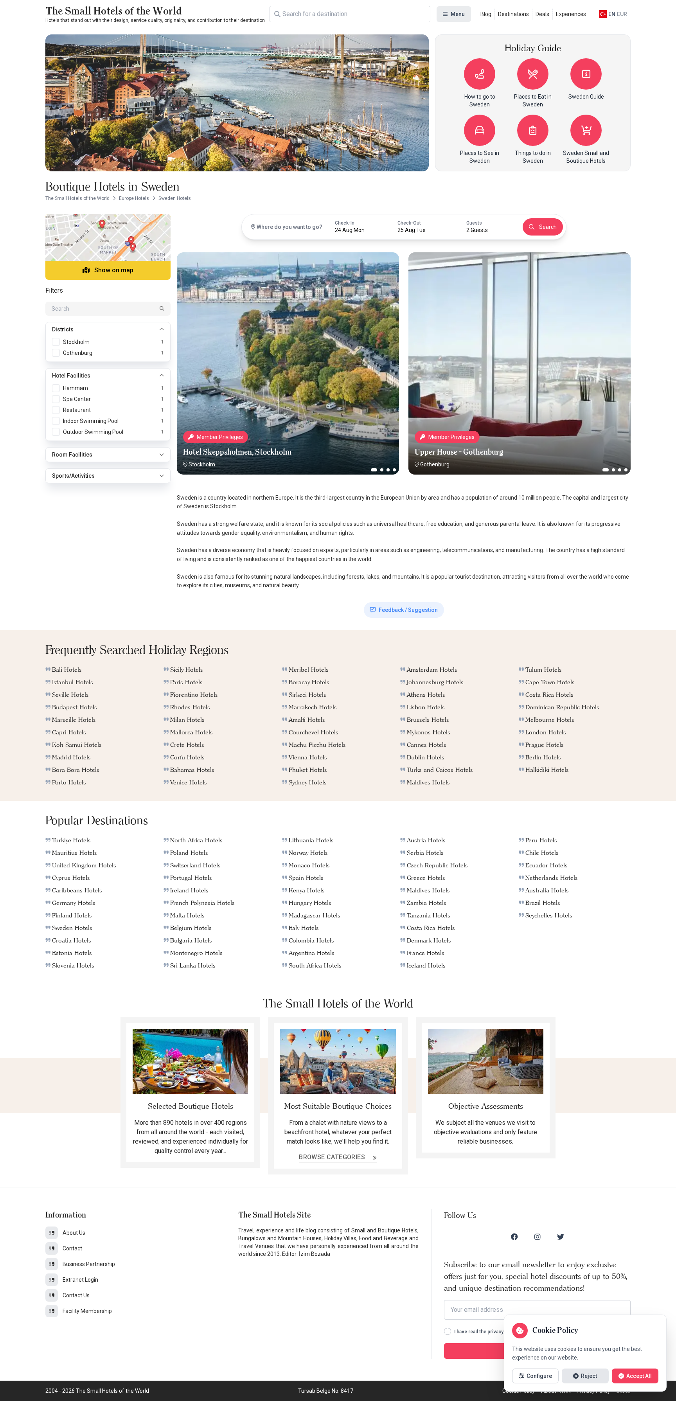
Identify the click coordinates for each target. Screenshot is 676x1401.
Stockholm (202, 464)
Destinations (513, 14)
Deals (542, 14)
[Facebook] (514, 1236)
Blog (485, 14)
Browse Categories (333, 1157)
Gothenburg (434, 464)
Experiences (571, 14)
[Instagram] (537, 1236)
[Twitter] (560, 1236)
